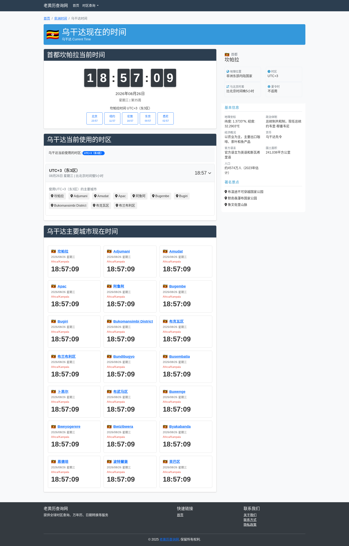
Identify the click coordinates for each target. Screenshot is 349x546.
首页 (76, 5)
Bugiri (183, 196)
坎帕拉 (59, 196)
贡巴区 (174, 462)
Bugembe (162, 196)
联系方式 (250, 520)
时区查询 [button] (89, 5)
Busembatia (179, 357)
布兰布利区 (127, 205)
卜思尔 (63, 392)
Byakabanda (180, 427)
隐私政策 (250, 524)
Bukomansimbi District (70, 205)
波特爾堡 (120, 462)
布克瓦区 (102, 205)
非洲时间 (60, 18)
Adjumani (80, 196)
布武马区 (120, 392)
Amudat (102, 196)
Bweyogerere (69, 427)
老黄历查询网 (56, 5)
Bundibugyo (124, 357)
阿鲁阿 (140, 196)
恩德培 (63, 462)
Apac (122, 196)
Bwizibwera (123, 427)
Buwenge (177, 392)
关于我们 (250, 515)
